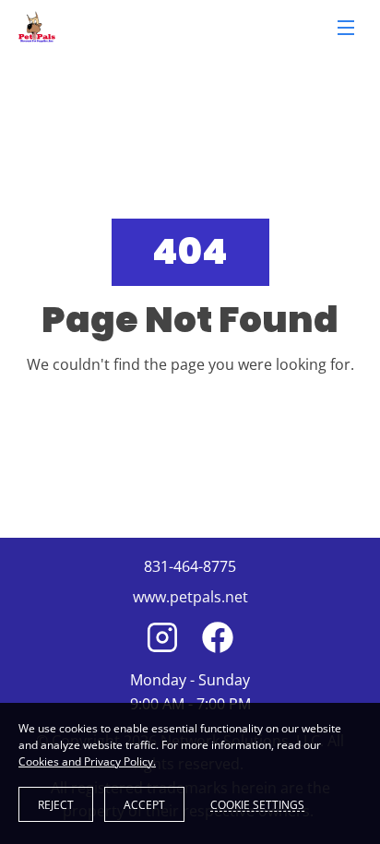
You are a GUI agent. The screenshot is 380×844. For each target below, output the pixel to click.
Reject (56, 805)
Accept (144, 805)
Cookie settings (257, 804)
